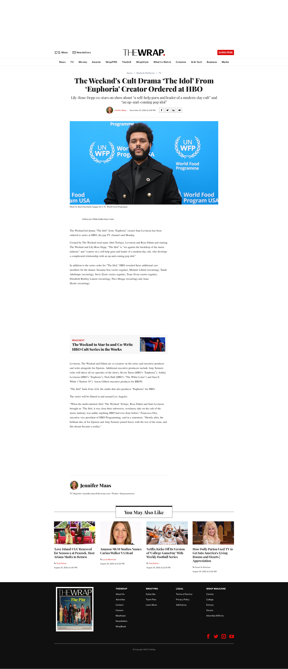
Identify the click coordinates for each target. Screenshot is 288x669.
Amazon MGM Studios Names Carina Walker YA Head (120, 551)
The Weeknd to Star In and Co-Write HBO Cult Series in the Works (102, 347)
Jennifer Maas (120, 110)
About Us (120, 594)
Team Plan (151, 599)
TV (72, 62)
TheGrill (126, 62)
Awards (96, 62)
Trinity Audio (97, 219)
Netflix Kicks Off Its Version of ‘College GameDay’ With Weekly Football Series (165, 553)
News (62, 62)
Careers (119, 610)
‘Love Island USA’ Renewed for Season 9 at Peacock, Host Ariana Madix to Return (74, 553)
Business (212, 62)
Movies (83, 62)
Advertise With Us (215, 615)
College (209, 599)
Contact (119, 605)
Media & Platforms (145, 73)
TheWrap (121, 588)
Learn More (151, 605)
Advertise (120, 599)
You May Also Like (144, 512)
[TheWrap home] (144, 52)
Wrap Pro (152, 588)
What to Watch (162, 62)
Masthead (120, 615)
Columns (181, 62)
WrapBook (121, 626)
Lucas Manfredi (109, 559)
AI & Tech (196, 62)
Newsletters (83, 52)
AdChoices (181, 605)
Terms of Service (184, 594)
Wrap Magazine (216, 588)
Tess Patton (61, 563)
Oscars (209, 610)
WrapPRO (111, 62)
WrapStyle (142, 62)
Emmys (210, 605)
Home (130, 73)
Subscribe (226, 52)
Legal (179, 588)
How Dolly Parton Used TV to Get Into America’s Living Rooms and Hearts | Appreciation (213, 555)
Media (225, 62)
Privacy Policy (182, 599)
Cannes (210, 594)
